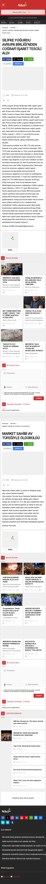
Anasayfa (5, 27)
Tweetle (19, 59)
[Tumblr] (12, 822)
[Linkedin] (17, 818)
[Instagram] (12, 818)
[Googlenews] (36, 818)
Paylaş (8, 59)
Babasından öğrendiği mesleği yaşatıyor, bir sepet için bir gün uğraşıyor (27, 18)
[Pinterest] (26, 818)
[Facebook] (3, 818)
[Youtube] (22, 818)
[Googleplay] (3, 822)
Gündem (13, 27)
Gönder (30, 59)
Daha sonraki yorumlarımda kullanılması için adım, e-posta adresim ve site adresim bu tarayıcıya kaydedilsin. (22, 393)
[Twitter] (7, 818)
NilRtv (7, 95)
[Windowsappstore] (7, 822)
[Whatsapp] (31, 818)
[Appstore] (40, 818)
